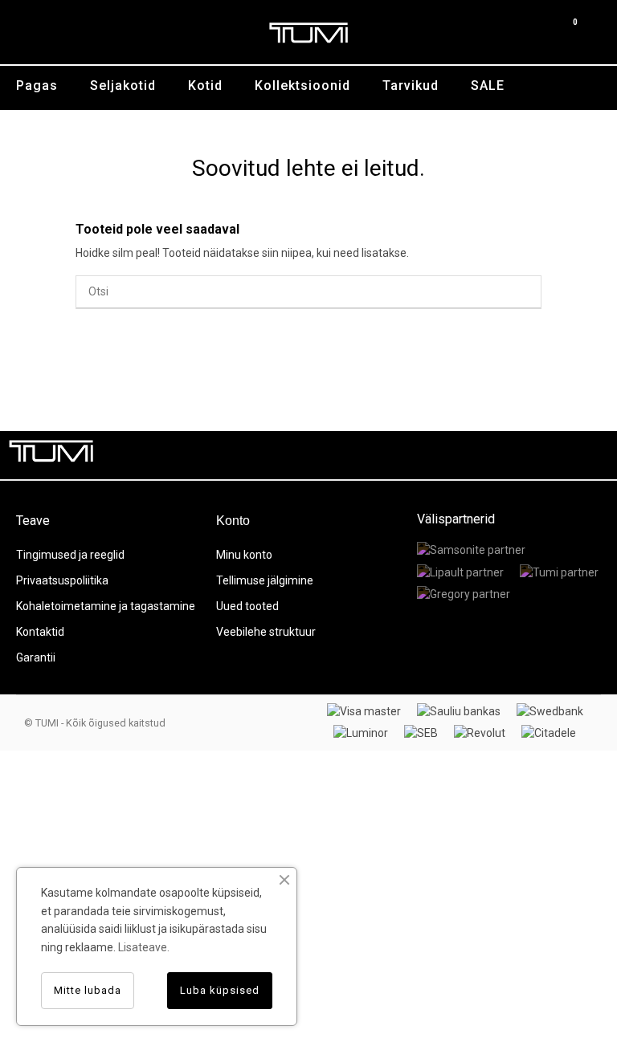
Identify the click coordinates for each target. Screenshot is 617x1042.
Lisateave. (144, 947)
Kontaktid (40, 631)
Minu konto (244, 554)
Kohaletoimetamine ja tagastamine (105, 606)
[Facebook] (484, 455)
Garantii (35, 657)
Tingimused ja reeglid (70, 554)
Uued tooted (247, 606)
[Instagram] (593, 455)
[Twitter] (521, 455)
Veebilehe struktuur (266, 631)
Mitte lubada (87, 990)
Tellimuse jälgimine (264, 580)
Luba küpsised (219, 990)
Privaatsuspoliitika (62, 580)
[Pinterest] (557, 455)
